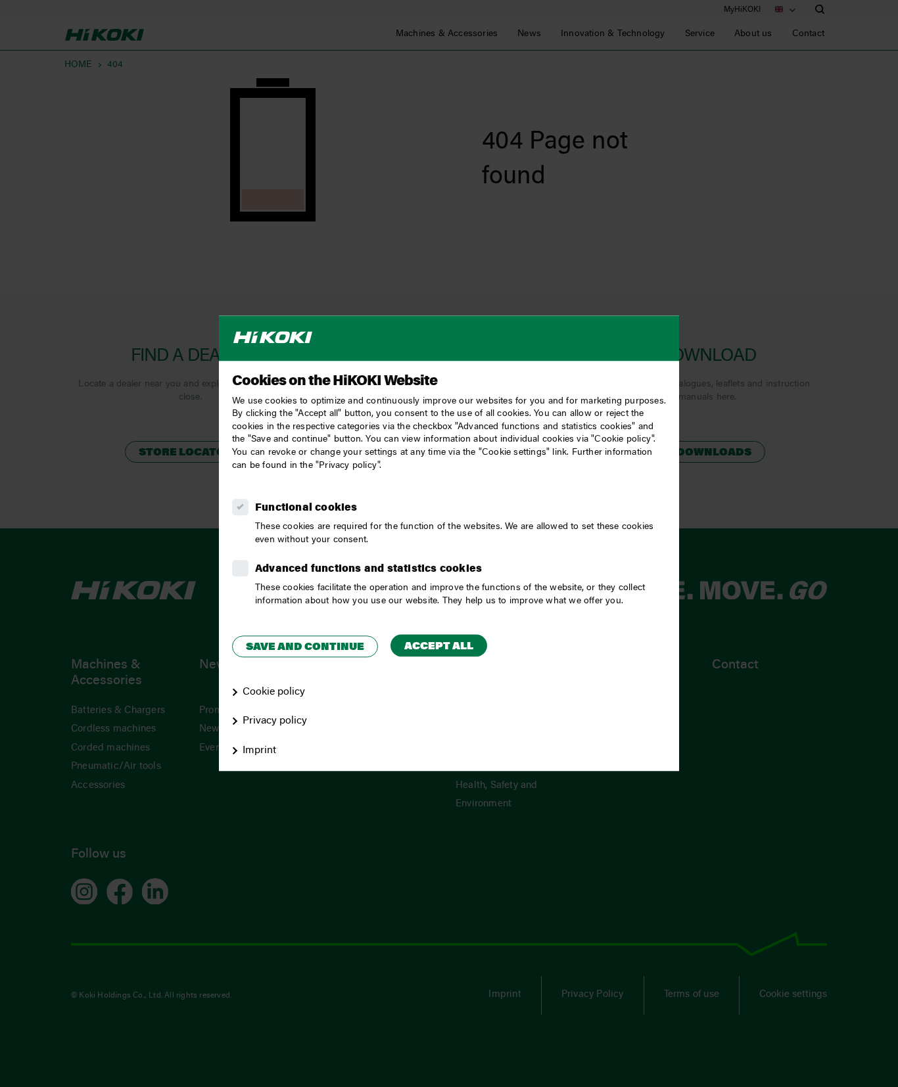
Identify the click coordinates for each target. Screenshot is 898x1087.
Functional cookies (306, 508)
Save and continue (305, 647)
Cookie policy (274, 692)
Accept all (438, 646)
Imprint (259, 750)
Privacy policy (275, 721)
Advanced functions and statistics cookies (368, 569)
